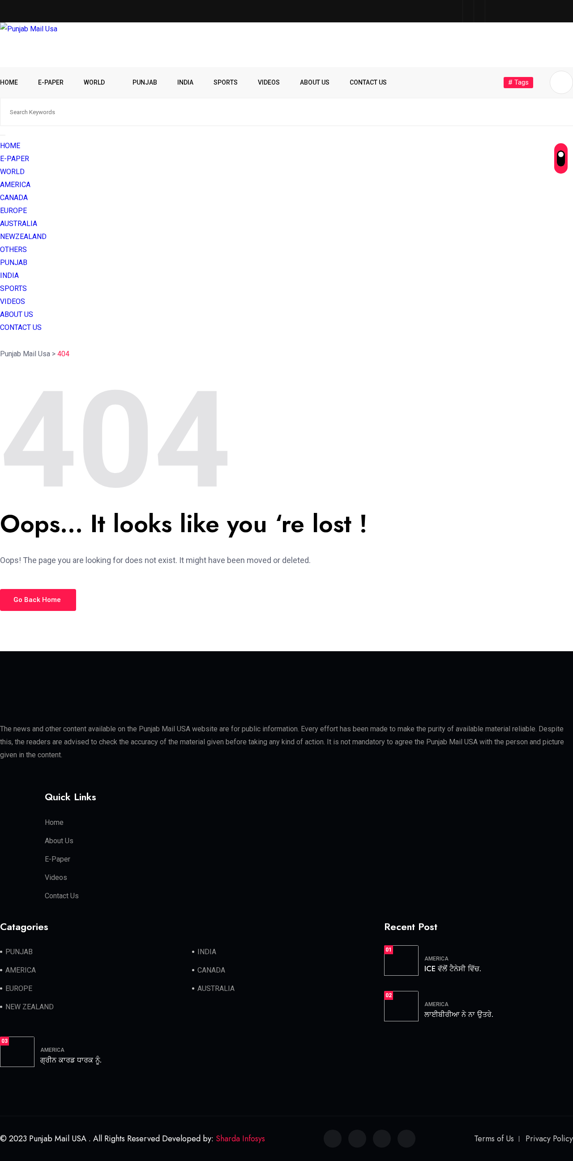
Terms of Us (494, 1138)
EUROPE (13, 210)
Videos (56, 877)
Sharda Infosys (240, 1138)
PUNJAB (145, 82)
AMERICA (15, 184)
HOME (9, 82)
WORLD (94, 82)
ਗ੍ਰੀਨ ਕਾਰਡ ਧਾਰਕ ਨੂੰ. (71, 1060)
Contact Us (62, 896)
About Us (59, 841)
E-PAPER (51, 82)
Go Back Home (37, 600)
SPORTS (226, 82)
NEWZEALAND (23, 236)
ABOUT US (314, 82)
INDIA (185, 82)
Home (54, 822)
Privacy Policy (549, 1138)
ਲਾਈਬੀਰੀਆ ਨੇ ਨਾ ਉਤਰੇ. (458, 1014)
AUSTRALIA (18, 223)
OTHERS (13, 249)
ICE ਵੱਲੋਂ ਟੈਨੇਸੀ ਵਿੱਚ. (452, 969)
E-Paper (57, 859)
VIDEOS (269, 82)
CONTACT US (368, 82)
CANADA (14, 197)
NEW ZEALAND (29, 1007)
